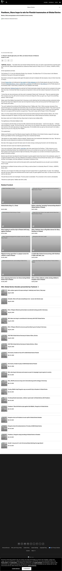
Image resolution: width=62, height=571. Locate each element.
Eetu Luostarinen (27, 83)
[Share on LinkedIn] (8, 60)
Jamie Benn (23, 148)
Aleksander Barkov (10, 83)
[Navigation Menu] (60, 2)
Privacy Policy (4, 562)
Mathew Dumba (15, 88)
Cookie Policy (14, 562)
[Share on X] (5, 60)
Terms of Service (32, 565)
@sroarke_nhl (15, 55)
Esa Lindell (23, 82)
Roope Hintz (9, 82)
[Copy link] (11, 60)
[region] (31, 564)
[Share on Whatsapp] (2, 60)
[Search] (6, 2)
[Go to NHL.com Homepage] (2, 2)
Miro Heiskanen (32, 82)
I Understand (26, 568)
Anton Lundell (19, 83)
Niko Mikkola (44, 83)
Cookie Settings (38, 562)
